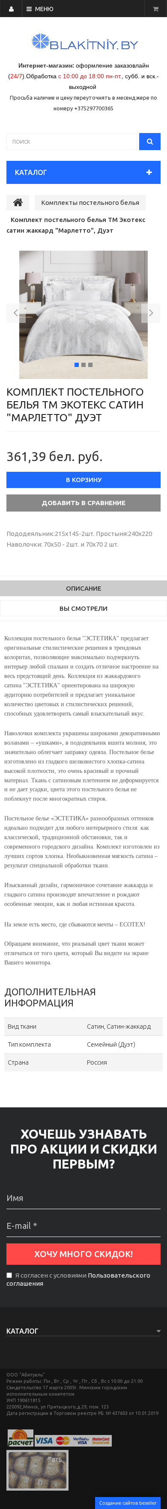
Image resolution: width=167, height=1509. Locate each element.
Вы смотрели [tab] (83, 608)
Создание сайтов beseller (127, 1503)
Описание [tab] (83, 588)
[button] (16, 315)
